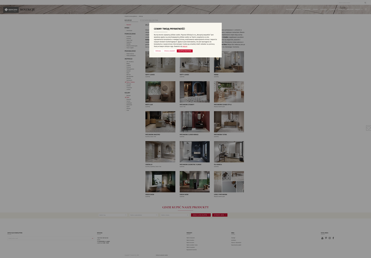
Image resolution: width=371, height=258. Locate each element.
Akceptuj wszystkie (184, 51)
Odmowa (158, 51)
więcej (185, 46)
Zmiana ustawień (169, 51)
